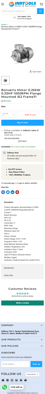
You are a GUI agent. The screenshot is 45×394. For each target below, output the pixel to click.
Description (8, 202)
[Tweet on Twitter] (8, 192)
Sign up (36, 364)
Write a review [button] (22, 303)
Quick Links (8, 275)
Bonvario (7, 101)
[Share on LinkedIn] (12, 192)
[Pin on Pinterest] (17, 192)
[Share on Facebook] (3, 192)
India (31, 374)
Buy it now (22, 122)
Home (3, 25)
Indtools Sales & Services (29, 393)
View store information (11, 138)
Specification (9, 268)
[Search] (40, 11)
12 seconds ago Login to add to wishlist (19, 183)
